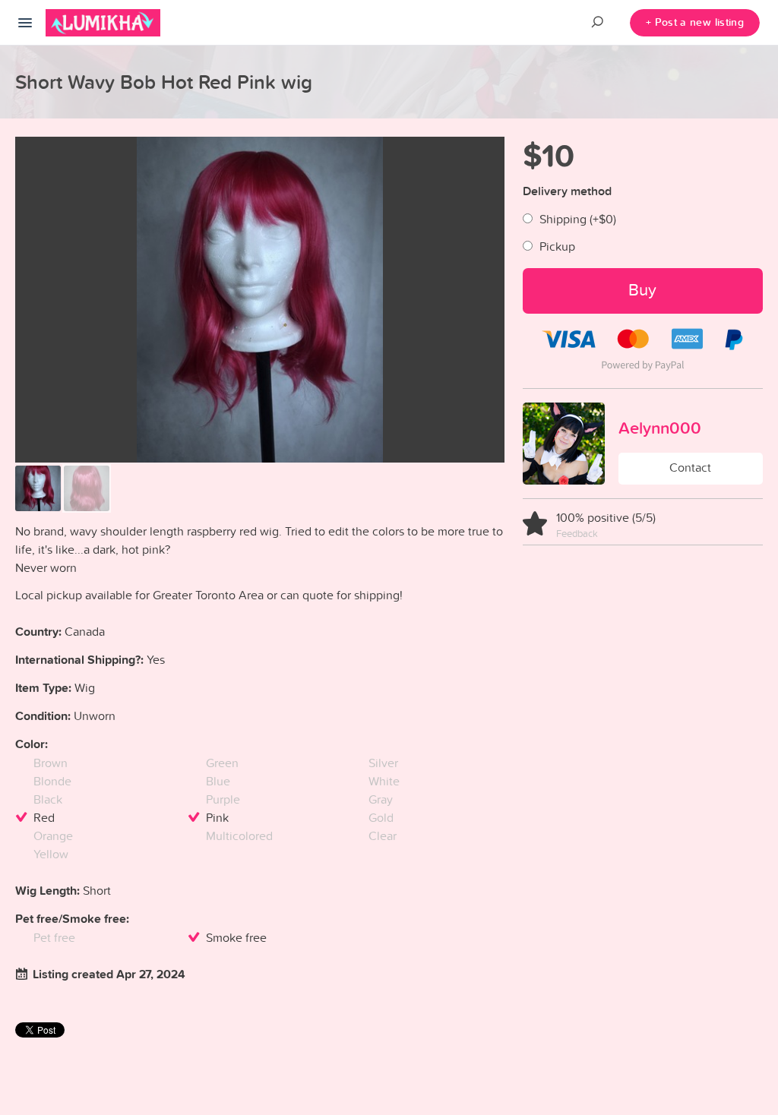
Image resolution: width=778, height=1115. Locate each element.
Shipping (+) (577, 218)
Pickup (557, 246)
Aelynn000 (659, 427)
